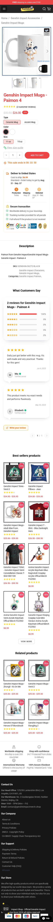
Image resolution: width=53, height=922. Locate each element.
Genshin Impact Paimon (30, 276)
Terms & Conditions (11, 824)
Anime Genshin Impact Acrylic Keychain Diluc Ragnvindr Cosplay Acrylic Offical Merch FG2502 (38, 573)
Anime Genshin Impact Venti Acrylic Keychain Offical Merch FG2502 (14, 618)
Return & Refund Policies (13, 858)
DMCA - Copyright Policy (13, 832)
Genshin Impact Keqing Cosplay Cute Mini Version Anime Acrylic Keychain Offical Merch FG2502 (38, 621)
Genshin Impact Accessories (25, 18)
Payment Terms (9, 854)
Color (6, 127)
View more (26, 641)
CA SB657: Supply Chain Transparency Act (21, 836)
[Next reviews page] (46, 435)
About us (6, 819)
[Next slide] (47, 51)
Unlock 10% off (6, 909)
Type (6, 117)
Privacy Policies (9, 828)
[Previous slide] (6, 51)
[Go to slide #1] (19, 83)
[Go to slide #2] (34, 83)
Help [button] (47, 918)
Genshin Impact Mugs (12, 22)
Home (4, 18)
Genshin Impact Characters (31, 270)
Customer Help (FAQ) (11, 866)
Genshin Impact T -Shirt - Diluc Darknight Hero (38, 528)
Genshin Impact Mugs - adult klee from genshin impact (14, 528)
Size (6, 137)
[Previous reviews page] (32, 435)
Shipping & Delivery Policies (14, 849)
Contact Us (7, 862)
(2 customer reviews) (26, 107)
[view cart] (49, 9)
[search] (44, 9)
